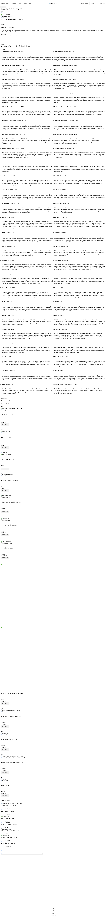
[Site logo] (53, 3)
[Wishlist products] (96, 3)
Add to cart (10, 39)
